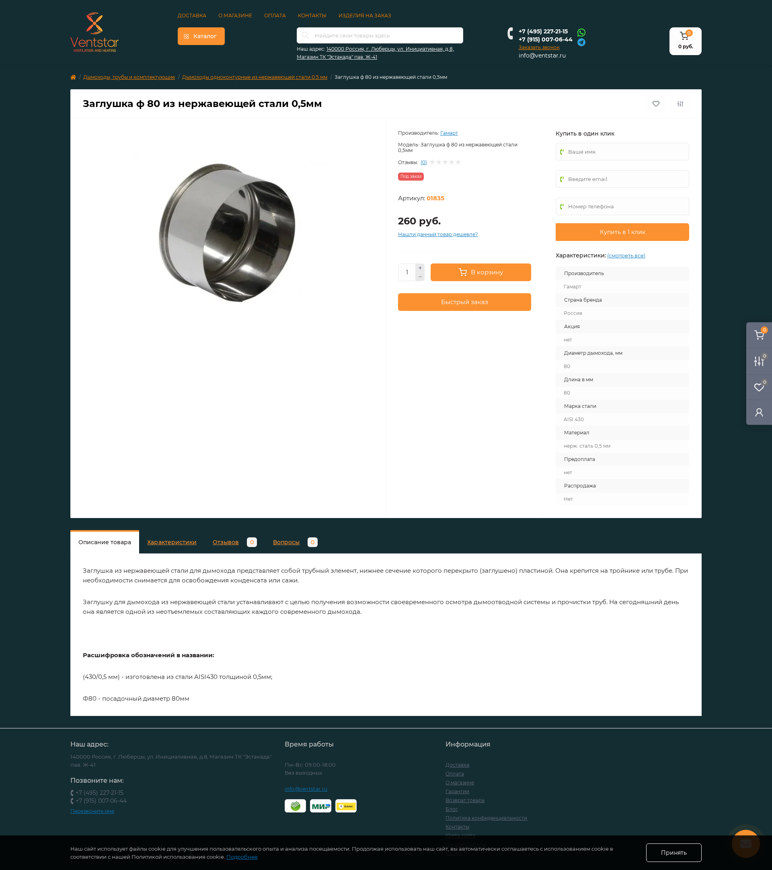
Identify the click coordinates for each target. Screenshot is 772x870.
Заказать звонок (539, 47)
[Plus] (420, 267)
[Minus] (420, 277)
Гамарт (449, 133)
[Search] (305, 35)
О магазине (235, 15)
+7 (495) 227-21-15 (543, 31)
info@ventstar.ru (542, 55)
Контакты (312, 15)
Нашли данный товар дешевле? (438, 234)
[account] (759, 412)
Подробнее (242, 857)
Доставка (192, 15)
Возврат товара (465, 800)
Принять (674, 852)
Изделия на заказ (365, 15)
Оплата (275, 15)
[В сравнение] (680, 103)
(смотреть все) (626, 255)
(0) (424, 162)
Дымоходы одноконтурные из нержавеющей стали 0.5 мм (254, 77)
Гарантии (457, 791)
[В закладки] (656, 103)
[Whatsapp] (581, 32)
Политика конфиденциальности (486, 818)
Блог (452, 809)
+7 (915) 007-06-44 (546, 39)
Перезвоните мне (92, 811)
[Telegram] (581, 42)
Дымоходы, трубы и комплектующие (129, 77)
